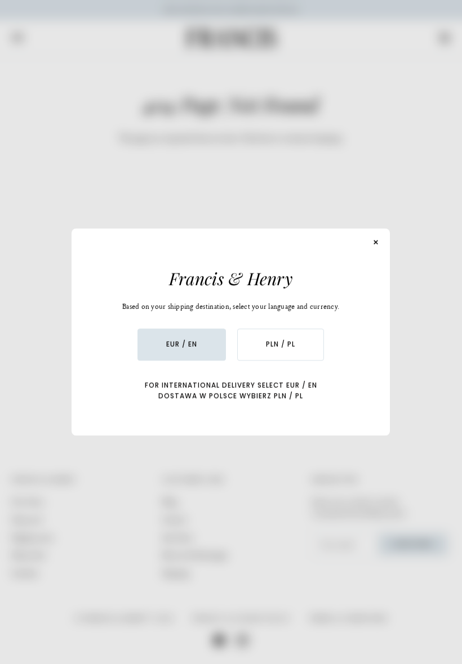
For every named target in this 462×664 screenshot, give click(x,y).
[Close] (376, 242)
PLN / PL (280, 344)
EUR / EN (181, 344)
